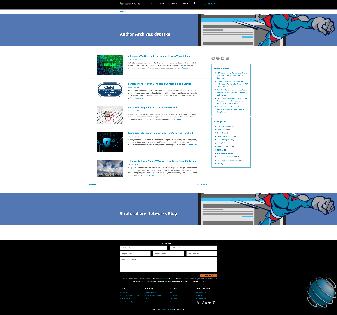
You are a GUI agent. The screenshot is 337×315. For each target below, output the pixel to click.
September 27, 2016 (135, 111)
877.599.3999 (210, 3)
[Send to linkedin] (222, 58)
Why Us (150, 3)
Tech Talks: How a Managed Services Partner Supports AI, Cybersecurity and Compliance (231, 109)
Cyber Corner (222, 133)
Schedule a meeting (200, 298)
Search (194, 3)
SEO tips (220, 150)
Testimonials (173, 298)
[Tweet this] (213, 58)
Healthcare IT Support (225, 136)
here (202, 281)
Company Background (151, 292)
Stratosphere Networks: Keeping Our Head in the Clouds (159, 83)
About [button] (173, 3)
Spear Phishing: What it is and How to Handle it (154, 107)
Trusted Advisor (124, 292)
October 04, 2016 (134, 59)
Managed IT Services (125, 298)
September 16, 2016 (135, 164)
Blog (127, 12)
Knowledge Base (223, 146)
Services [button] (161, 3)
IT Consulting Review (225, 140)
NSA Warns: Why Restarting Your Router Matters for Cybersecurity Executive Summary (232, 75)
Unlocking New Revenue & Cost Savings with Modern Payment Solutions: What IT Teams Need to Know (232, 84)
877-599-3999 (199, 295)
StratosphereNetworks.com (166, 309)
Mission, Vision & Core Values (153, 295)
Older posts (91, 185)
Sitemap (172, 302)
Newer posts (203, 185)
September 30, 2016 (135, 87)
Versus (219, 164)
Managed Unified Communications (129, 295)
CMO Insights (222, 129)
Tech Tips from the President (228, 160)
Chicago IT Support (224, 126)
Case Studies (173, 295)
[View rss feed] (227, 58)
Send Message (208, 275)
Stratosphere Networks (225, 153)
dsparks (162, 34)
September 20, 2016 (135, 136)
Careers (147, 298)
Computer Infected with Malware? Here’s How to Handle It (160, 132)
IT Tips (219, 143)
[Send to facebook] (218, 58)
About (122, 12)
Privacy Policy (163, 279)
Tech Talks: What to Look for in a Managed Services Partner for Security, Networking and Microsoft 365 (233, 92)
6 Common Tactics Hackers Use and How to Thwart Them (159, 56)
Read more (186, 68)
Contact (185, 3)
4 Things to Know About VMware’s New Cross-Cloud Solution (162, 160)
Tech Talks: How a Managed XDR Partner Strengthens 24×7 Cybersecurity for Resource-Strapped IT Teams (232, 100)
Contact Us (148, 302)
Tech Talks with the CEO (226, 157)
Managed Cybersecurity (126, 302)
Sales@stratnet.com (200, 292)
